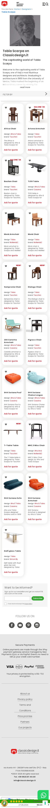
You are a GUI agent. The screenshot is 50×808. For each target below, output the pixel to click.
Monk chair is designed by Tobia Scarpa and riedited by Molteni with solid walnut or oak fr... (36, 248)
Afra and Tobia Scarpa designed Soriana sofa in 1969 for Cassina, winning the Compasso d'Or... (12, 512)
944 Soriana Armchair (34, 499)
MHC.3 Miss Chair (36, 445)
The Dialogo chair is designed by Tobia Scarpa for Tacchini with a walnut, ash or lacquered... (36, 301)
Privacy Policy (28, 604)
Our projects (25, 727)
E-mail (18, 598)
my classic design (20, 4)
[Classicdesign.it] (5, 4)
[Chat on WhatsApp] (43, 795)
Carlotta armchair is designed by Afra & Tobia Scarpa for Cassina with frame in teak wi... (12, 354)
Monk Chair (33, 234)
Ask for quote (11, 149)
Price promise (25, 716)
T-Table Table (11, 445)
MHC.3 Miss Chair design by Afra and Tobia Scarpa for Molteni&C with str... (36, 459)
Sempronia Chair (12, 287)
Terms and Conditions (25, 707)
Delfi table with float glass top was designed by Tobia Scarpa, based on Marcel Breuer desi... (12, 565)
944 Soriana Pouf (12, 392)
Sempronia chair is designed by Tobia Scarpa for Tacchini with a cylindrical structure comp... (12, 301)
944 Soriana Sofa (13, 498)
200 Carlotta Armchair (10, 341)
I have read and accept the (19, 604)
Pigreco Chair (35, 339)
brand (10, 137)
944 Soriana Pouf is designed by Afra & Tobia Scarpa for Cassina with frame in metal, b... (12, 406)
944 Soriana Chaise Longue (35, 393)
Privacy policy (25, 699)
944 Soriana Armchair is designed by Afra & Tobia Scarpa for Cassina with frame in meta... (36, 512)
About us (25, 693)
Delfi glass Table (12, 551)
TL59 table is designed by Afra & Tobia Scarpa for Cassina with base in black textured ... (36, 195)
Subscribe (37, 598)
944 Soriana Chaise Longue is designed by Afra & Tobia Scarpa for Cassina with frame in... (36, 406)
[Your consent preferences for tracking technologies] (45, 803)
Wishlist (6, 107)
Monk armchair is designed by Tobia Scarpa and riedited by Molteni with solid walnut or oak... (12, 248)
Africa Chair (10, 128)
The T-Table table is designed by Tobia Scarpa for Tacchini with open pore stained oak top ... (12, 459)
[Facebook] (12, 627)
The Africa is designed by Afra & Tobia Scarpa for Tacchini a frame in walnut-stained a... (12, 143)
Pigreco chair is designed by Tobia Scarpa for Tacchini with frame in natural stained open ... (36, 354)
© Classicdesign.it (25, 752)
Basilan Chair (10, 181)
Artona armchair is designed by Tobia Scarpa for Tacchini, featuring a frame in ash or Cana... (36, 143)
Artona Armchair (36, 128)
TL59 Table (33, 181)
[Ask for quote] (13, 114)
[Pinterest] (28, 627)
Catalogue (45, 4)
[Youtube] (20, 627)
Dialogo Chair (35, 287)
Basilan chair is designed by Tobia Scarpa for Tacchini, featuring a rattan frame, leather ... (12, 195)
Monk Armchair (11, 234)
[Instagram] (37, 627)
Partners (25, 721)
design (12, 134)
